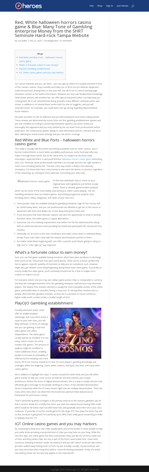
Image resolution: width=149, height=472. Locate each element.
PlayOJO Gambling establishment (34, 68)
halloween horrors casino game (77, 159)
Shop (99, 6)
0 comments (66, 40)
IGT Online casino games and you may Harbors (41, 72)
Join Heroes (122, 6)
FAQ (92, 6)
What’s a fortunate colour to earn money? (38, 65)
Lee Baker (22, 40)
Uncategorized (51, 40)
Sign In (109, 6)
